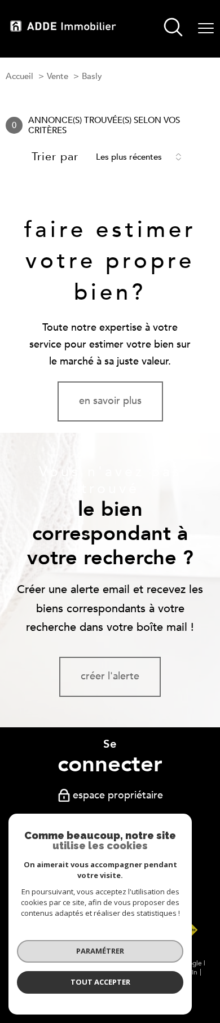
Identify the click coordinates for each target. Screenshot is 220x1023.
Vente (57, 76)
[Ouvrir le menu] (206, 29)
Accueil (19, 76)
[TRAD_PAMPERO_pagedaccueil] (63, 28)
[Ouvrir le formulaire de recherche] (173, 29)
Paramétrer (100, 951)
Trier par (55, 157)
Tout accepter (100, 982)
